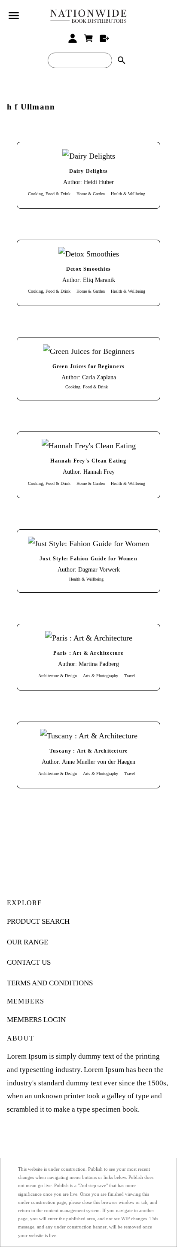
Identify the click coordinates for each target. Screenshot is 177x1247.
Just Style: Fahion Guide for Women (88, 559)
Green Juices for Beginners (88, 366)
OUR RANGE (27, 942)
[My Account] (73, 38)
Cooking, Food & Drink (49, 193)
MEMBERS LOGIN (36, 1020)
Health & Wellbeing (128, 193)
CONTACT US (29, 962)
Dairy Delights (88, 171)
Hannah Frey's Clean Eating (88, 461)
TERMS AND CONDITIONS (50, 983)
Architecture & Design (57, 675)
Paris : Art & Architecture (88, 653)
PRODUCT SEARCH (38, 921)
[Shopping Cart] (89, 38)
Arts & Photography (100, 675)
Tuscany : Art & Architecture (88, 751)
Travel (129, 675)
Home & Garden (90, 193)
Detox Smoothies (88, 269)
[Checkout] (104, 38)
